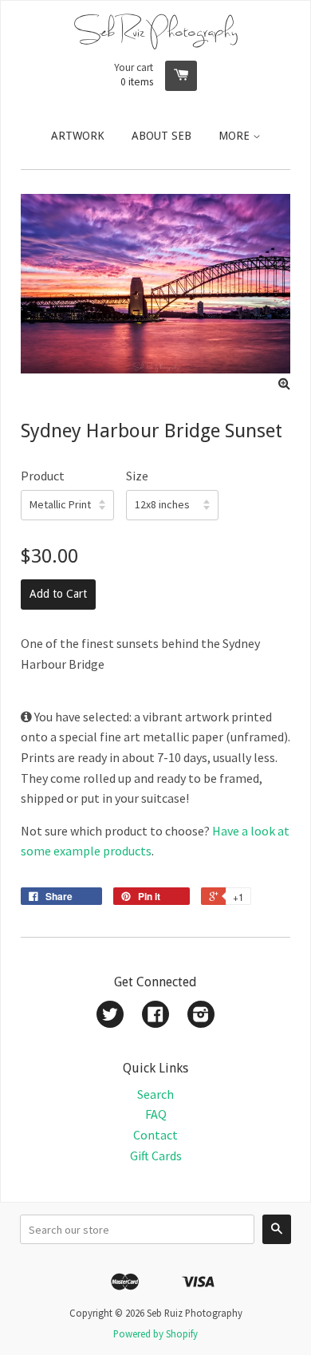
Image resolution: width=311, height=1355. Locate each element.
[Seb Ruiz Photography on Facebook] (155, 1016)
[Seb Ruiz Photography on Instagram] (201, 1016)
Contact (155, 1135)
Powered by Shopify (155, 1333)
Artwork (77, 135)
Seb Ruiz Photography (156, 31)
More (235, 135)
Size (137, 476)
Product (43, 476)
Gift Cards (156, 1155)
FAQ (156, 1114)
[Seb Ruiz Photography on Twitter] (110, 1016)
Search (155, 1094)
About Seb (161, 135)
